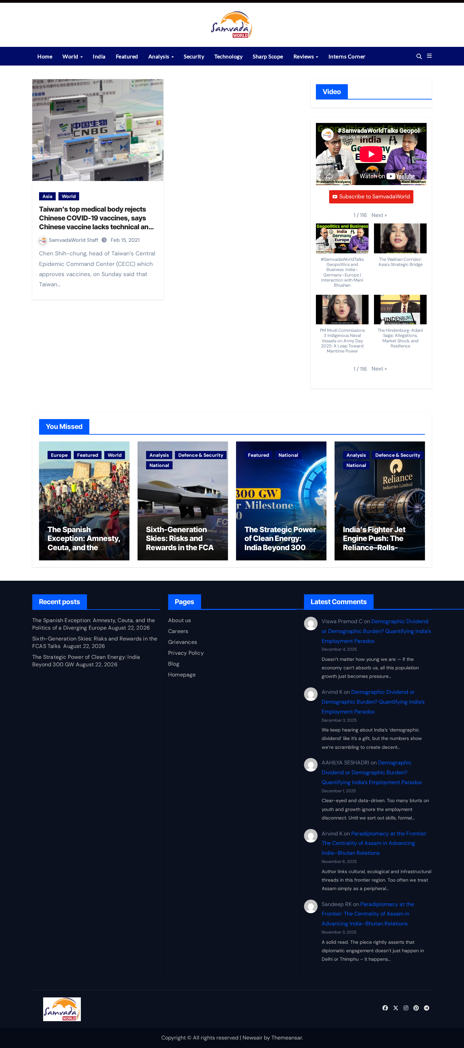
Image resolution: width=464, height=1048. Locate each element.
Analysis (159, 56)
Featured (127, 56)
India (99, 56)
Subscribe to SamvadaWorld (374, 196)
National (159, 465)
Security (194, 56)
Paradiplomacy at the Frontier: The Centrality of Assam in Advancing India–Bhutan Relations (374, 843)
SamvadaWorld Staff (74, 240)
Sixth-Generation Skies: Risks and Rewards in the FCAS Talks (182, 543)
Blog (173, 663)
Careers (178, 631)
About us (179, 620)
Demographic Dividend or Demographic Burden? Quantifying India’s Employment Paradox (376, 631)
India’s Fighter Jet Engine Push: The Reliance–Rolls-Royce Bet (374, 543)
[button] (429, 56)
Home (44, 56)
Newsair (253, 1037)
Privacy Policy (186, 652)
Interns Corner (346, 56)
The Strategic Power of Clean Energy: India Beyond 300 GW (280, 543)
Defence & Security (200, 455)
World (71, 56)
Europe (59, 455)
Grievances (182, 642)
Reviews (304, 56)
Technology (228, 56)
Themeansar (286, 1037)
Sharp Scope (268, 56)
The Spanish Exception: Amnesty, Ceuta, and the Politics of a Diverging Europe (84, 547)
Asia (47, 196)
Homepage (182, 674)
